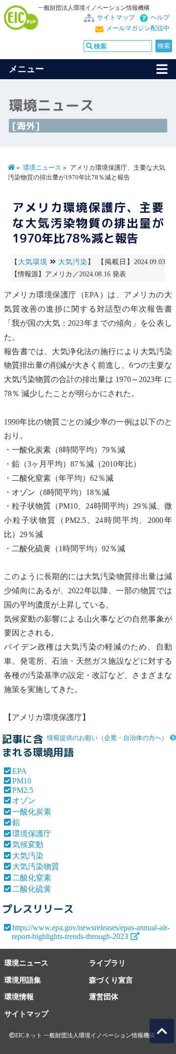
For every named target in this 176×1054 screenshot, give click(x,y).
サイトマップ (116, 17)
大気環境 (32, 262)
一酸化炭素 (31, 811)
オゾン (24, 800)
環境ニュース (42, 167)
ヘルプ (160, 17)
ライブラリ (107, 963)
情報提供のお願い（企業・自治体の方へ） (107, 738)
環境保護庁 (31, 834)
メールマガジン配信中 (138, 28)
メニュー (26, 69)
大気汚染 (73, 262)
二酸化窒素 (31, 878)
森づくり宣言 (111, 980)
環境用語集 (22, 980)
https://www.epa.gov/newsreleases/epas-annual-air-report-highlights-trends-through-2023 (91, 932)
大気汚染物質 (35, 866)
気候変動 (28, 844)
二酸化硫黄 (31, 889)
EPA (19, 771)
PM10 (21, 781)
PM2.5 (22, 790)
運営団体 (103, 996)
